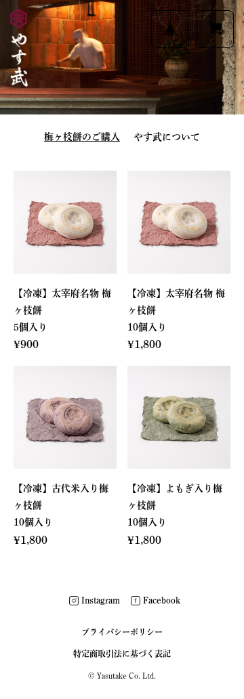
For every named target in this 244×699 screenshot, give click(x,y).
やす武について (167, 137)
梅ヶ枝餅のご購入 (82, 137)
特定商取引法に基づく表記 (122, 654)
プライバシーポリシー (122, 632)
